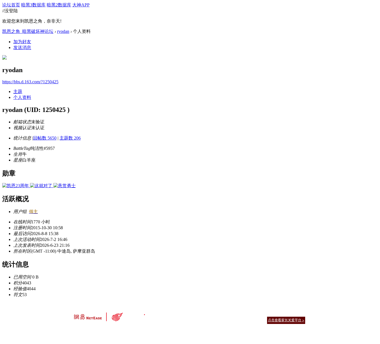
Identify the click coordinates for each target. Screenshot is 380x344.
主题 (17, 91)
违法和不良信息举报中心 (92, 330)
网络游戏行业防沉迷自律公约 (229, 320)
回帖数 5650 (44, 138)
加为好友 (22, 41)
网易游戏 (265, 313)
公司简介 (165, 313)
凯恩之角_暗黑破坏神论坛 (27, 31)
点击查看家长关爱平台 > (286, 320)
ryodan (63, 31)
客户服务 (181, 313)
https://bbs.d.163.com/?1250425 (30, 81)
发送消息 (22, 47)
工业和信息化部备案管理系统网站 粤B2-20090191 (151, 330)
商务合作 (281, 313)
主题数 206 (70, 138)
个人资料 (22, 97)
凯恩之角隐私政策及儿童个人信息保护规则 (224, 313)
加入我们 (298, 313)
